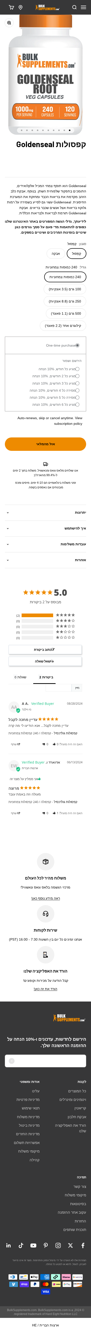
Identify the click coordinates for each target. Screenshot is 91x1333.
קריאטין (80, 1108)
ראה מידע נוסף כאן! (45, 898)
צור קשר (80, 1186)
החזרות (80, 1221)
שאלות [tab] (21, 677)
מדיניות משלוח (28, 1117)
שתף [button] (14, 744)
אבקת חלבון (77, 1117)
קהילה (35, 1160)
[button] (55, 744)
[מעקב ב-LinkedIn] (8, 1245)
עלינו (36, 1091)
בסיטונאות (78, 1204)
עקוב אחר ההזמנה (72, 1212)
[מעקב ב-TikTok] (21, 1245)
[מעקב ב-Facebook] (83, 1245)
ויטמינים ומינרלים (72, 1099)
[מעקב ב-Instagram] (58, 1245)
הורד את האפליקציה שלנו (70, 1128)
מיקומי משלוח (29, 1151)
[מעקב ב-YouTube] (33, 1245)
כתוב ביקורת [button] (42, 649)
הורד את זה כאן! (45, 989)
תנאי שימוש (31, 1108)
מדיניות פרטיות (28, 1099)
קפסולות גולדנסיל (65, 733)
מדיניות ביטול (29, 1125)
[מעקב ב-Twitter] (70, 1245)
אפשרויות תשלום (27, 1143)
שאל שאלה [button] (42, 661)
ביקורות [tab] (47, 677)
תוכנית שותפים (74, 1230)
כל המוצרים (77, 1091)
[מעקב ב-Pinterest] (45, 1245)
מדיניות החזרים (28, 1134)
